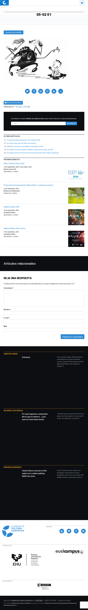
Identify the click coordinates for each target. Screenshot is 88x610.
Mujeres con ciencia (13, 410)
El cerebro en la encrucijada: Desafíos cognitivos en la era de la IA (30, 150)
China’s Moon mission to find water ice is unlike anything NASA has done (34, 473)
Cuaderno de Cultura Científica (20, 603)
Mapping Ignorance (12, 467)
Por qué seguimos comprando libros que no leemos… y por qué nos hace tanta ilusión (35, 417)
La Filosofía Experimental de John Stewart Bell (23, 140)
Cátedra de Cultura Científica (21, 600)
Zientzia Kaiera (11, 354)
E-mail (7, 318)
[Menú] (82, 3)
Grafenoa (26, 357)
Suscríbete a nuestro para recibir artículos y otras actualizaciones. (44, 118)
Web (5, 326)
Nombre (7, 309)
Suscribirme (71, 123)
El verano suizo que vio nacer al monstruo (21, 143)
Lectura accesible (14, 32)
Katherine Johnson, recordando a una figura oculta (25, 146)
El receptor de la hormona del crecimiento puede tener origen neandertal (33, 153)
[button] (27, 91)
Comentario (9, 288)
